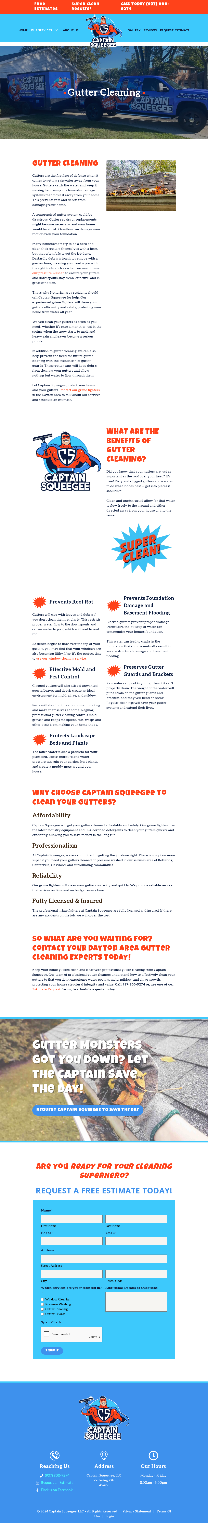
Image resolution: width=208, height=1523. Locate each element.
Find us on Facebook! (57, 1490)
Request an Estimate (57, 1483)
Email (110, 1233)
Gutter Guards (55, 1314)
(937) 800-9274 (57, 1476)
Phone (46, 1233)
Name (46, 1211)
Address (47, 1250)
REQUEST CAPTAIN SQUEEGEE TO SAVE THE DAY (87, 1110)
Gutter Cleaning (56, 1309)
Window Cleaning (57, 1299)
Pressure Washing (58, 1304)
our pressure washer (48, 273)
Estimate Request (46, 989)
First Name (48, 1226)
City (44, 1281)
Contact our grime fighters (80, 390)
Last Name (112, 1226)
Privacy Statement (137, 1511)
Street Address (51, 1266)
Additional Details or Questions (131, 1288)
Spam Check (51, 1322)
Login (110, 1516)
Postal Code (113, 1281)
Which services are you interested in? (71, 1288)
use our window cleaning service (61, 659)
